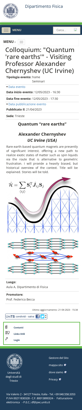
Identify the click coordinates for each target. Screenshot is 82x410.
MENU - (9, 41)
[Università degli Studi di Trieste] (10, 17)
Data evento (16, 87)
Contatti (18, 327)
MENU (16, 30)
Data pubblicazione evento (27, 104)
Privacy (53, 379)
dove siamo (56, 372)
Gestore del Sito (59, 358)
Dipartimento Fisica (44, 6)
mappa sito (56, 365)
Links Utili (19, 333)
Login (17, 340)
